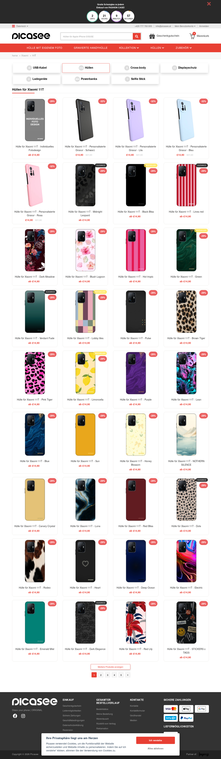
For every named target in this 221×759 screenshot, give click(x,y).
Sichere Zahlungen (72, 715)
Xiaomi (24, 55)
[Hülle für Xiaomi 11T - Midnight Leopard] (85, 185)
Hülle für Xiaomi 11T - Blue (34, 461)
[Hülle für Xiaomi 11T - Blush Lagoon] (85, 250)
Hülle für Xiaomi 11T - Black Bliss (136, 211)
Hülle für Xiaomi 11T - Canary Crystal (34, 526)
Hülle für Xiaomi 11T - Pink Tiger (34, 399)
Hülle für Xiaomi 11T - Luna (85, 526)
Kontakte (134, 705)
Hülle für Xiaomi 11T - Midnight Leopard (85, 213)
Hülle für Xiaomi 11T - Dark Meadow (35, 276)
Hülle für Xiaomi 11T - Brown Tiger (186, 338)
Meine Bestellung (104, 713)
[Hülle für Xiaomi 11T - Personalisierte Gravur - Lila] (135, 120)
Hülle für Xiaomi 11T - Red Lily (135, 649)
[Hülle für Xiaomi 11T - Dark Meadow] (34, 250)
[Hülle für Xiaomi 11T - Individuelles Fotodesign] (34, 120)
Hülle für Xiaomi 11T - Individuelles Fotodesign (35, 148)
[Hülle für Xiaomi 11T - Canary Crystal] (34, 499)
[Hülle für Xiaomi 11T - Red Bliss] (135, 499)
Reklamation (102, 728)
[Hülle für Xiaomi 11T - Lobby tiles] (85, 311)
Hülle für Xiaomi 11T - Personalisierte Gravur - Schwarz (85, 148)
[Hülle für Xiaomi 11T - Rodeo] (34, 561)
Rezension (68, 729)
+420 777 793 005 (143, 26)
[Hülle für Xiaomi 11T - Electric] (186, 561)
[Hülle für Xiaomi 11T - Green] (186, 250)
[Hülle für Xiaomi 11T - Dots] (186, 499)
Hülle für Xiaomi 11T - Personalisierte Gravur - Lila (135, 148)
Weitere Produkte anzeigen (110, 666)
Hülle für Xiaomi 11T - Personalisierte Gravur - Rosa (34, 213)
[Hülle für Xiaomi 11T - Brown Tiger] (186, 311)
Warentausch (102, 718)
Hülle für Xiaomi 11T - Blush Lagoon (85, 276)
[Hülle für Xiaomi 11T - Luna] (85, 499)
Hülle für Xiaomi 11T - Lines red (186, 211)
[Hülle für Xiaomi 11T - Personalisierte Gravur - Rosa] (34, 185)
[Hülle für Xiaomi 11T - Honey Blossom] (135, 434)
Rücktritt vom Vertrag (106, 723)
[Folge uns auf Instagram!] (23, 716)
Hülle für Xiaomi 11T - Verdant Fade (34, 338)
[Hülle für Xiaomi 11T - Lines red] (186, 185)
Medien (133, 720)
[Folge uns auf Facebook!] (15, 716)
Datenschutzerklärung (73, 725)
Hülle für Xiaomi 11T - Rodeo (35, 587)
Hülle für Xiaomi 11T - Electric (186, 587)
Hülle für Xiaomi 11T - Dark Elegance (85, 649)
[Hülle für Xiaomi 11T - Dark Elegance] (85, 622)
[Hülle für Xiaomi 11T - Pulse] (135, 311)
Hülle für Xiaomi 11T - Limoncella (85, 399)
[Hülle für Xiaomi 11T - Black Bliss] (135, 185)
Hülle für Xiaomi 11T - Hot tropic (135, 276)
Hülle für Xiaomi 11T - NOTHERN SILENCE (186, 462)
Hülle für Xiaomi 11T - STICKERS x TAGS (186, 650)
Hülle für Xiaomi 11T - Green (186, 276)
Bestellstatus (102, 708)
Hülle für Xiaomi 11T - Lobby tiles (85, 338)
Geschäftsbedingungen (74, 720)
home (15, 55)
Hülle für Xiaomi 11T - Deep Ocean (136, 587)
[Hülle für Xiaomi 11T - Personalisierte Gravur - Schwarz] (85, 120)
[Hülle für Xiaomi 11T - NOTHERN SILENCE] (186, 434)
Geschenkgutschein (72, 705)
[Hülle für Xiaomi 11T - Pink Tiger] (34, 373)
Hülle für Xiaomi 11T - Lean (186, 399)
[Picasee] (31, 35)
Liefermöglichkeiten (72, 710)
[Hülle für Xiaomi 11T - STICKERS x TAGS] (186, 622)
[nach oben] (4, 754)
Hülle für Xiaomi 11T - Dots (186, 526)
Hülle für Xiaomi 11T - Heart (85, 587)
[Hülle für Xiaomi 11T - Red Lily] (135, 622)
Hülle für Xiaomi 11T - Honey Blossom (136, 462)
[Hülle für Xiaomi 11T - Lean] (186, 373)
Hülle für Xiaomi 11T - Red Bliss (135, 526)
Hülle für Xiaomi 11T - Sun (85, 461)
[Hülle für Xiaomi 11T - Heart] (85, 561)
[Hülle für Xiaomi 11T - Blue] (34, 434)
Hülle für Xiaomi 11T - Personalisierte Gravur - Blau (186, 148)
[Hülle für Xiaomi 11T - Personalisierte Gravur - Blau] (186, 120)
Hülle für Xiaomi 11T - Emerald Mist (34, 649)
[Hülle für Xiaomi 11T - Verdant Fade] (34, 311)
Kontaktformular (137, 710)
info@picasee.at (163, 26)
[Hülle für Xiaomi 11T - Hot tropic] (135, 250)
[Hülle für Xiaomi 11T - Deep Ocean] (135, 561)
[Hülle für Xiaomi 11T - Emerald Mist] (34, 622)
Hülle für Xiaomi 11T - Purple (136, 399)
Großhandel (135, 715)
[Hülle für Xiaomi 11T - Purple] (135, 373)
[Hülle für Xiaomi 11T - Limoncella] (85, 373)
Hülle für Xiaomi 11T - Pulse (136, 338)
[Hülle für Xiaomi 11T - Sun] (85, 434)
